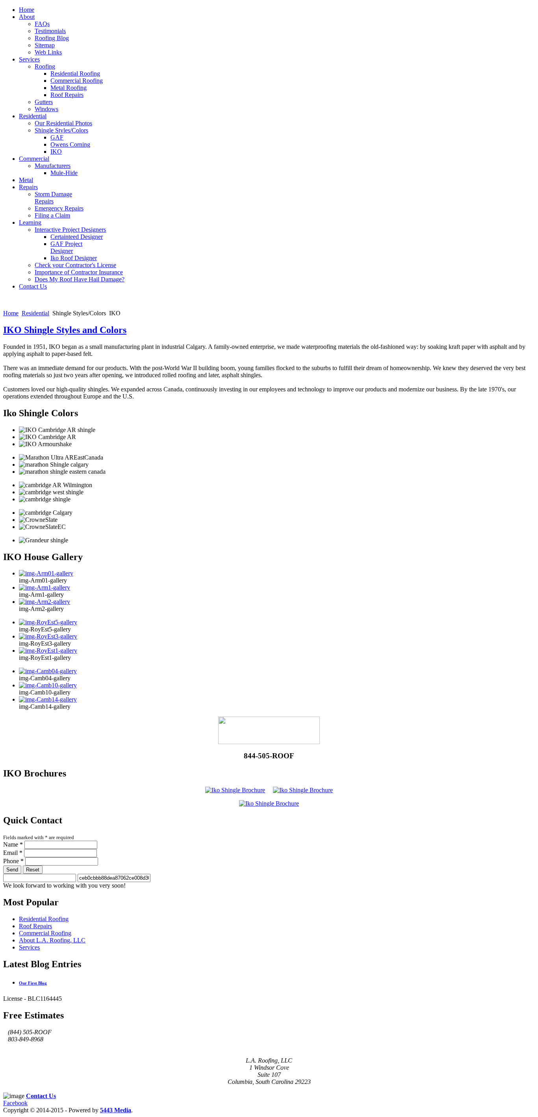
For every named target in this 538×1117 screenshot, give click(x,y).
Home (11, 313)
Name (13, 844)
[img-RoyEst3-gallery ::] (48, 636)
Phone (13, 861)
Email (12, 852)
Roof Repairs (35, 926)
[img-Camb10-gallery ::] (48, 685)
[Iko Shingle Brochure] (235, 790)
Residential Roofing (44, 919)
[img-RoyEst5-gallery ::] (48, 622)
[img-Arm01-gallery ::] (46, 573)
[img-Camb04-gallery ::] (48, 671)
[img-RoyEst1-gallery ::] (48, 650)
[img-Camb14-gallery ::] (48, 699)
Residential (35, 313)
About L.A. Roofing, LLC (52, 940)
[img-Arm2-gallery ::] (44, 601)
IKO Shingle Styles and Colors (64, 330)
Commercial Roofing (45, 933)
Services (29, 947)
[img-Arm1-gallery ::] (44, 587)
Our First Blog (33, 983)
